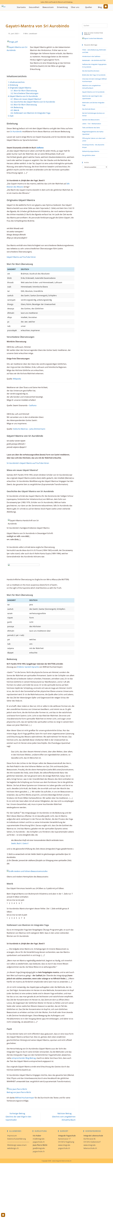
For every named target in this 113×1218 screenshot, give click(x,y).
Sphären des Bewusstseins (91, 120)
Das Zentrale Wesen (88, 109)
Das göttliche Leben (88, 155)
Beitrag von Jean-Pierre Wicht (19, 1092)
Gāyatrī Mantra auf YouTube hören (21, 257)
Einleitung (14, 85)
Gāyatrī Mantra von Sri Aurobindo (24, 96)
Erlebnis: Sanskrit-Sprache (28, 667)
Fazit (11, 116)
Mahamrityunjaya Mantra (90, 151)
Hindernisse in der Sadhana (91, 56)
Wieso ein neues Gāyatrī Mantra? (27, 99)
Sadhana (39, 147)
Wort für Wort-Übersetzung (25, 90)
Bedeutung (18, 107)
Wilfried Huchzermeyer (24, 1097)
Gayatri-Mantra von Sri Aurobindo (93, 92)
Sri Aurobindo (16, 131)
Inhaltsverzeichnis (17, 82)
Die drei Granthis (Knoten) (90, 71)
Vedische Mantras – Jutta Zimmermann (29, 429)
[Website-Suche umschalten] (110, 7)
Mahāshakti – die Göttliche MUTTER (93, 60)
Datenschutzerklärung (16, 1139)
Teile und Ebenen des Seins (91, 128)
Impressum (12, 1135)
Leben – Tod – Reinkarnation (91, 124)
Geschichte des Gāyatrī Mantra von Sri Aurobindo (34, 102)
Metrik (16, 110)
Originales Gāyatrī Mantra (20, 88)
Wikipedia (17, 379)
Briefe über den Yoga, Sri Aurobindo (93, 75)
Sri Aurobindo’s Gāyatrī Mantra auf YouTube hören (28, 463)
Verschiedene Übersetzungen (26, 93)
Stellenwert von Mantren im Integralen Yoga (32, 113)
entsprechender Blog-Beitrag (24, 1058)
